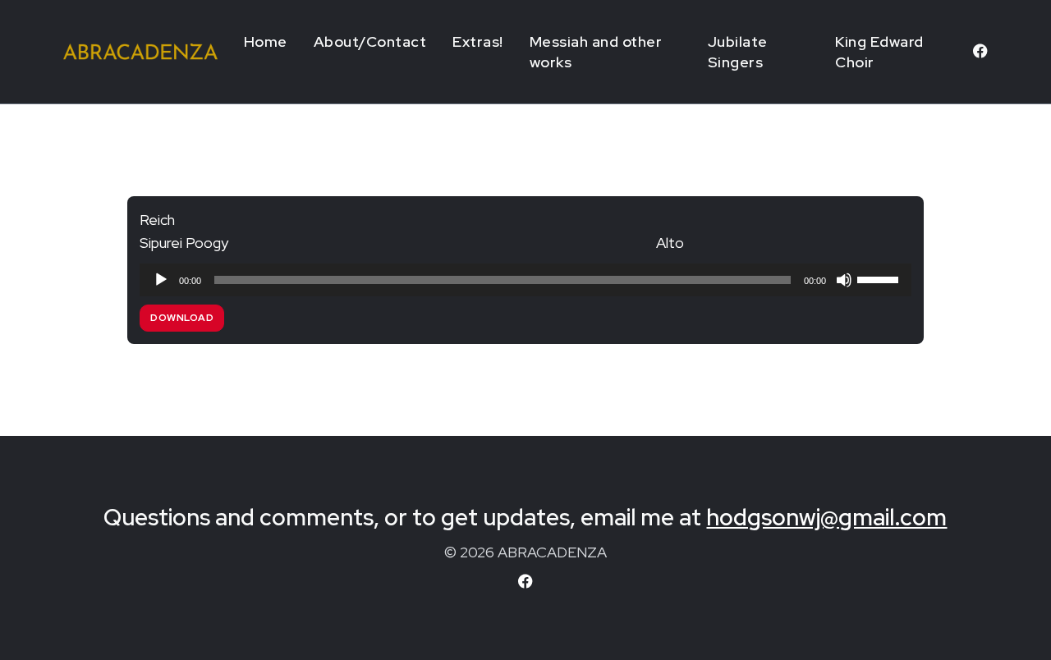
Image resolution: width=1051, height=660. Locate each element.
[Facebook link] (980, 51)
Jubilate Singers (738, 51)
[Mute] (844, 280)
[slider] (880, 278)
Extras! (477, 41)
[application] (525, 280)
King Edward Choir (879, 51)
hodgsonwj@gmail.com (826, 517)
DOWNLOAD (181, 317)
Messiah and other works (596, 51)
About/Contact (370, 41)
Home (265, 41)
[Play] (161, 280)
